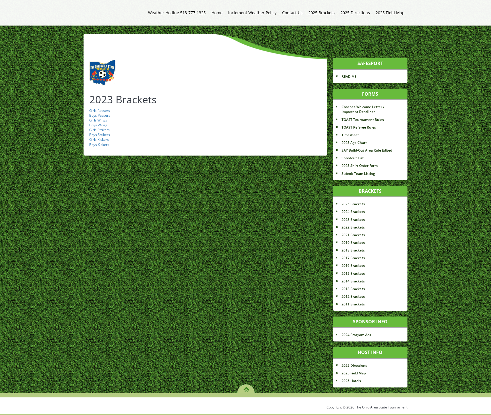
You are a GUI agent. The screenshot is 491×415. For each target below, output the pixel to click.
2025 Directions (355, 12)
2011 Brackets (353, 304)
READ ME (349, 76)
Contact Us (292, 12)
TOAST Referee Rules (359, 127)
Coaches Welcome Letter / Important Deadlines (363, 109)
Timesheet (350, 135)
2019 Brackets (353, 242)
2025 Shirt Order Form (360, 165)
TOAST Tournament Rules (363, 119)
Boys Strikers (99, 134)
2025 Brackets (321, 12)
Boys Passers (99, 115)
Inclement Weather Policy (252, 12)
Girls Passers (99, 110)
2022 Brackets (353, 227)
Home (216, 12)
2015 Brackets (353, 273)
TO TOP (246, 387)
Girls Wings (98, 120)
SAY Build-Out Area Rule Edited (367, 150)
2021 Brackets (353, 234)
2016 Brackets (353, 265)
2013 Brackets (353, 288)
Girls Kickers (99, 139)
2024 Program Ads (356, 334)
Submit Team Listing (358, 173)
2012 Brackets (353, 296)
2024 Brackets (353, 211)
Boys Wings (98, 125)
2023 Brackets (353, 219)
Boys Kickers (99, 144)
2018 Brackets (353, 250)
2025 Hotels (351, 380)
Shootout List (353, 158)
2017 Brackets (353, 257)
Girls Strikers (99, 129)
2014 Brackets (353, 281)
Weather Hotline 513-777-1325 (177, 12)
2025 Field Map (390, 12)
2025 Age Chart (354, 142)
